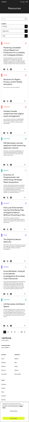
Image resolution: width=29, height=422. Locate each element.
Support (16, 358)
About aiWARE (5, 347)
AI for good (4, 374)
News (2, 392)
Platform (3, 366)
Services (3, 370)
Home (2, 358)
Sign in (23, 2)
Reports (16, 370)
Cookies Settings (13, 411)
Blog (16, 362)
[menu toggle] (27, 1)
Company (3, 384)
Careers (3, 388)
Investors (3, 395)
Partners (3, 399)
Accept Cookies (13, 418)
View (14, 56)
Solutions (3, 362)
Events (16, 366)
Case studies (18, 374)
